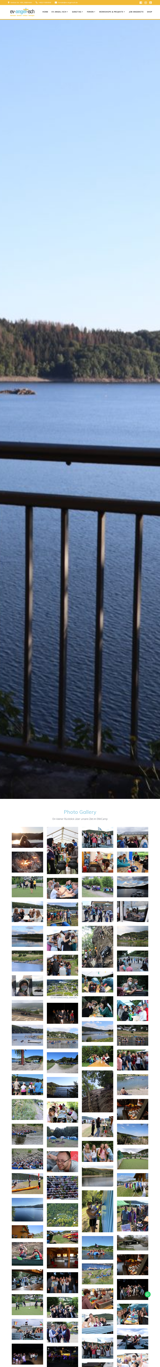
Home (45, 12)
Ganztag (76, 12)
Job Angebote (136, 12)
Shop (149, 12)
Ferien (90, 12)
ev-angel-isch (59, 12)
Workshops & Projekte (111, 12)
